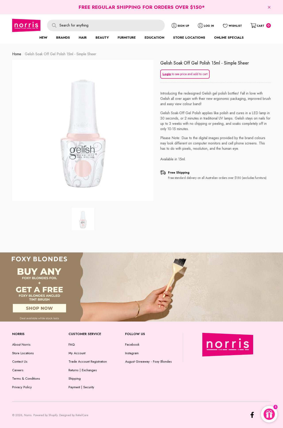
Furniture (127, 37)
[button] (269, 7)
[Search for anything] (106, 25)
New (43, 37)
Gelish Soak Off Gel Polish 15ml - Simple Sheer (204, 63)
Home (16, 54)
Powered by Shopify (45, 415)
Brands (63, 37)
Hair (83, 37)
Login (167, 74)
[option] (83, 130)
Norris (27, 415)
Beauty (102, 37)
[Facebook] (252, 415)
